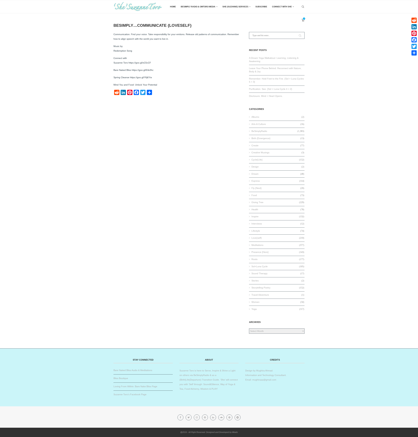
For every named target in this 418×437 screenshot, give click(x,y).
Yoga (277, 309)
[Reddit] (414, 20)
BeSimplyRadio (277, 131)
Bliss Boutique (120, 378)
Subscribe (261, 7)
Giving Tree (277, 202)
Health (277, 209)
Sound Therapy (277, 273)
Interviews (277, 223)
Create (277, 145)
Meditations (277, 245)
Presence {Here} (277, 252)
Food (277, 195)
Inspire (277, 216)
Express (277, 181)
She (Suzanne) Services (235, 7)
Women (277, 302)
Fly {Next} (277, 188)
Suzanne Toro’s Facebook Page (129, 394)
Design (277, 166)
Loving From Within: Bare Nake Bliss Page (135, 386)
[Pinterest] (205, 417)
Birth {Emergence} (277, 138)
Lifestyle (277, 231)
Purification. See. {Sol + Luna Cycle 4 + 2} (270, 89)
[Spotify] (230, 417)
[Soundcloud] (221, 417)
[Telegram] (237, 417)
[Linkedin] (213, 417)
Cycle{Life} (277, 159)
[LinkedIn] (414, 27)
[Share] (414, 53)
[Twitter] (189, 417)
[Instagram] (197, 417)
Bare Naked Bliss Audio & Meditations (132, 370)
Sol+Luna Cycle (277, 266)
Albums (277, 117)
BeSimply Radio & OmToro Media (198, 7)
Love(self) (277, 238)
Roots (277, 259)
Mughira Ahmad (264, 370)
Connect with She (282, 7)
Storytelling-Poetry (277, 287)
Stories (277, 280)
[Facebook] (181, 417)
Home (173, 7)
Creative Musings (277, 152)
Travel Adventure (277, 295)
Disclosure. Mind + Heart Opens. (266, 96)
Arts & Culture (277, 124)
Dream (277, 174)
